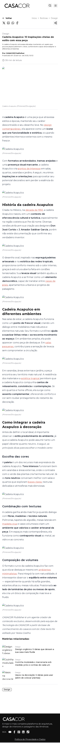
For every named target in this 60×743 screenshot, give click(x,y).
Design (54, 18)
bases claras (35, 482)
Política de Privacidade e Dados (30, 739)
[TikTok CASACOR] (28, 731)
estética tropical (30, 378)
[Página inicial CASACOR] (17, 5)
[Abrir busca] (50, 5)
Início (34, 18)
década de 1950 (34, 210)
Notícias (44, 18)
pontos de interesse (29, 168)
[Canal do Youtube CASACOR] (10, 732)
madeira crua (9, 524)
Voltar (9, 18)
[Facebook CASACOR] (14, 732)
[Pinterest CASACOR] (18, 732)
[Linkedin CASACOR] (23, 732)
